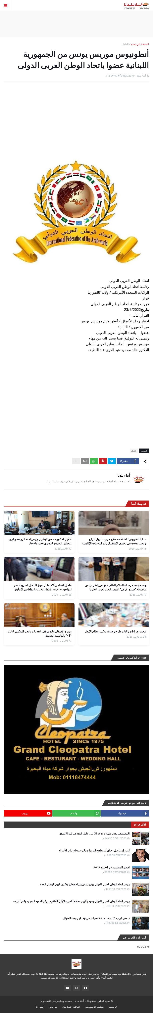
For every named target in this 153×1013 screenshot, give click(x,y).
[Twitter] (112, 461)
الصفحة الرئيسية (140, 44)
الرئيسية (113, 1007)
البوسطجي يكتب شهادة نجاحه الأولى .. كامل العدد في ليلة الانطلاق (94, 833)
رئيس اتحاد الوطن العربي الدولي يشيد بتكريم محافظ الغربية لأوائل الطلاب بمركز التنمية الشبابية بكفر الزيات (71, 901)
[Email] (85, 461)
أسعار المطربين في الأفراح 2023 (112, 867)
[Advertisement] (76, 24)
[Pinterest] (103, 461)
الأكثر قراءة (140, 824)
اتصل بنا (39, 1007)
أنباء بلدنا (124, 475)
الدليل (125, 44)
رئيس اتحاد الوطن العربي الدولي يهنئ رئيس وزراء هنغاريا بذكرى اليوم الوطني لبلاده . (84, 884)
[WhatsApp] (94, 461)
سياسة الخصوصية (94, 1007)
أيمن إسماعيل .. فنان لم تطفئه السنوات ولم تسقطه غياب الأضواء (94, 850)
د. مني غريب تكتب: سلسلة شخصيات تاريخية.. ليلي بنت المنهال (96, 918)
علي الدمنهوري (48, 1001)
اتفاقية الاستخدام (71, 1007)
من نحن (53, 1007)
